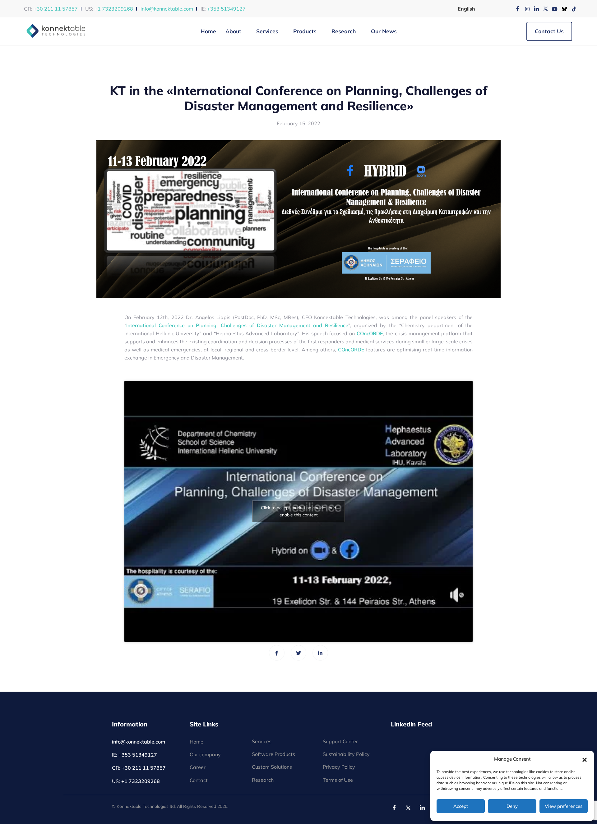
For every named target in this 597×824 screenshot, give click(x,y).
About (233, 31)
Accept (460, 806)
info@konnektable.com (167, 9)
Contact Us (549, 31)
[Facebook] (515, 8)
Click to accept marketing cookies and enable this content (298, 511)
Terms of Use (338, 780)
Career (198, 767)
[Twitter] (543, 8)
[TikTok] (571, 8)
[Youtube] (553, 8)
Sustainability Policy (346, 754)
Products (305, 31)
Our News (384, 31)
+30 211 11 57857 (56, 9)
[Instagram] (525, 8)
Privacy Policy (339, 767)
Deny (512, 806)
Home (208, 31)
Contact (199, 780)
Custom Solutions (272, 767)
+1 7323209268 (114, 9)
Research (343, 31)
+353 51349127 (226, 9)
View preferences (563, 806)
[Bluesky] (562, 8)
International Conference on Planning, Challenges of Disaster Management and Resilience (237, 325)
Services (267, 31)
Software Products (273, 754)
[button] (584, 759)
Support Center (340, 741)
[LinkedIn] (534, 8)
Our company (205, 754)
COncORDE (370, 333)
